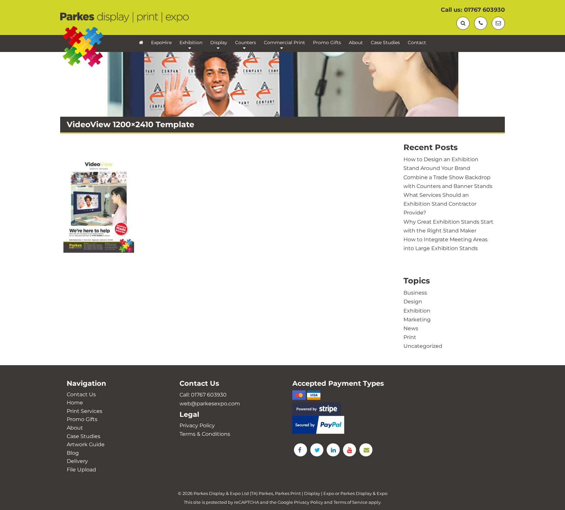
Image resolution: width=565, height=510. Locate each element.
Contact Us (81, 394)
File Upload (81, 470)
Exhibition (191, 42)
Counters (245, 42)
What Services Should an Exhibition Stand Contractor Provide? (439, 204)
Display (218, 42)
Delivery (77, 461)
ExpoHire (161, 42)
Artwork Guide (86, 444)
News (410, 328)
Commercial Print (284, 42)
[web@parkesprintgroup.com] (498, 23)
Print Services (84, 411)
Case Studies (385, 42)
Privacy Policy (197, 425)
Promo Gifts (327, 42)
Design (412, 301)
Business (415, 293)
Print (409, 337)
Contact (417, 42)
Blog (73, 453)
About (356, 42)
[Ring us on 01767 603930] (481, 23)
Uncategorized (422, 346)
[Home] (141, 43)
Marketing (417, 319)
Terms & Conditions (205, 434)
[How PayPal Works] (338, 425)
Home (75, 403)
